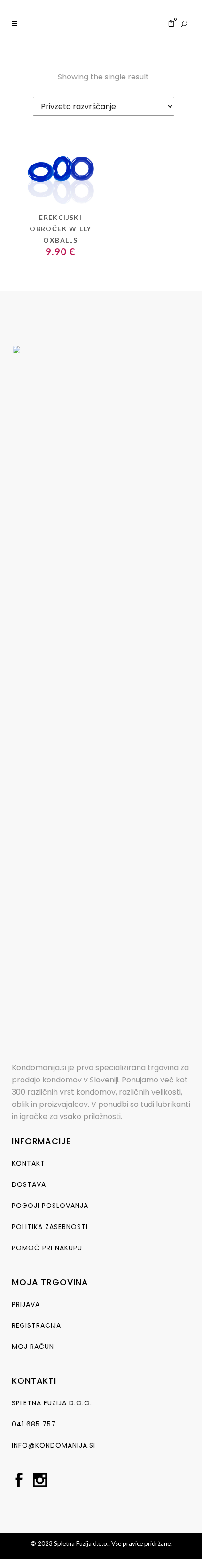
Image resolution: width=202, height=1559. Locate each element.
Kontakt (28, 1163)
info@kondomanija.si (53, 1445)
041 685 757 (34, 1424)
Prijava (26, 1304)
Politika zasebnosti (50, 1226)
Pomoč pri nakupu (47, 1248)
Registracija (36, 1325)
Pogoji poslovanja (50, 1205)
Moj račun (33, 1346)
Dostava (29, 1184)
